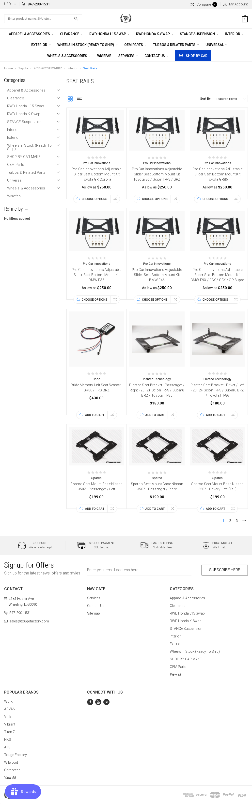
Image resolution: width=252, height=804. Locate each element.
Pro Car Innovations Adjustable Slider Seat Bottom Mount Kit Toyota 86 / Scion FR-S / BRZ (157, 174)
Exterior (39, 45)
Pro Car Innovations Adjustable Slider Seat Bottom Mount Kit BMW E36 (97, 275)
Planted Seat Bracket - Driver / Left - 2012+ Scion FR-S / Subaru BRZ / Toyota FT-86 (217, 390)
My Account (238, 4)
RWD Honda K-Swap (153, 34)
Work (8, 701)
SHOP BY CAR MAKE (23, 157)
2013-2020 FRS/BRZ (48, 68)
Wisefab (104, 56)
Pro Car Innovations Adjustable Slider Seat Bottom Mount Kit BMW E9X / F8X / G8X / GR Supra (217, 275)
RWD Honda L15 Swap (108, 34)
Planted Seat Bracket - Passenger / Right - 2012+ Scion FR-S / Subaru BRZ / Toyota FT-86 (157, 390)
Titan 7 (9, 732)
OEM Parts (134, 45)
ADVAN (9, 709)
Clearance (70, 34)
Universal (214, 45)
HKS (7, 740)
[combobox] (43, 18)
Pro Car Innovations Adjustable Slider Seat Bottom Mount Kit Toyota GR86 (217, 174)
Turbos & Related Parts (174, 45)
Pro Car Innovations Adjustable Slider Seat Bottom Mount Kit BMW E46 (157, 275)
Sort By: (205, 98)
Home (8, 68)
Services (126, 56)
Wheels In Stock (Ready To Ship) (86, 45)
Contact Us (155, 56)
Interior (233, 34)
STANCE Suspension (198, 34)
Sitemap (93, 613)
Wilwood (11, 762)
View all (175, 674)
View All (10, 778)
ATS (7, 747)
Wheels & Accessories (67, 56)
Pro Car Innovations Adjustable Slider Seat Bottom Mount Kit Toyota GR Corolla (97, 174)
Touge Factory (15, 755)
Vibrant (9, 724)
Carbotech (12, 770)
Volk (7, 717)
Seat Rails (90, 68)
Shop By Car (196, 56)
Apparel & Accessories (30, 34)
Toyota (23, 68)
